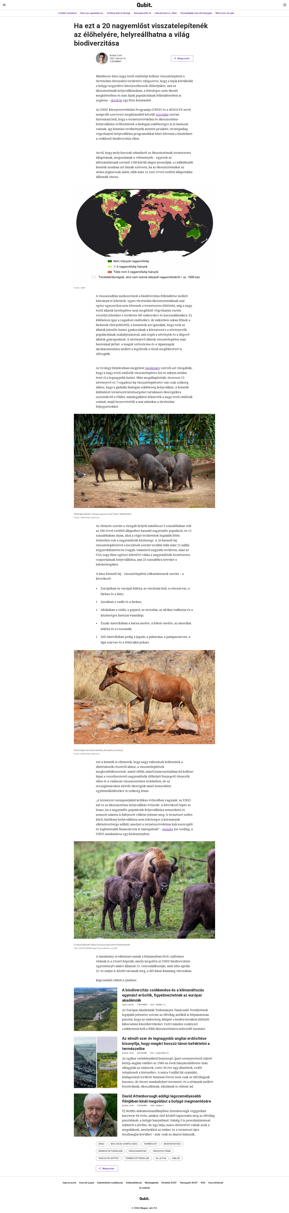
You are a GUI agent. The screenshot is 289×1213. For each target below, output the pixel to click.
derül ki (116, 100)
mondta (167, 829)
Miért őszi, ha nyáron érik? (229, 13)
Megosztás (184, 58)
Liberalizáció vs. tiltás (166, 13)
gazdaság (142, 1053)
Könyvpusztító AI (142, 13)
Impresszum (69, 1182)
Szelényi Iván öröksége (118, 13)
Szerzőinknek (215, 1182)
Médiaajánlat (151, 1182)
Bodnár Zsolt (116, 55)
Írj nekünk (144, 1187)
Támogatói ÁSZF (189, 1182)
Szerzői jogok (86, 1182)
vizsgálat (162, 114)
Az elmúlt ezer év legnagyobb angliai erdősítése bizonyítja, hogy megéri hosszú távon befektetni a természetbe (166, 1043)
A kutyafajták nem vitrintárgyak (196, 13)
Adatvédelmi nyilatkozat (110, 1182)
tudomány (115, 61)
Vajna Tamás (128, 1005)
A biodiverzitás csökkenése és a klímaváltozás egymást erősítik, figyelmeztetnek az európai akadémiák (163, 995)
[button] (101, 1143)
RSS (203, 1182)
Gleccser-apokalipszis (91, 13)
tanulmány (152, 368)
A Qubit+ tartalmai (67, 13)
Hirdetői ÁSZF (169, 1182)
